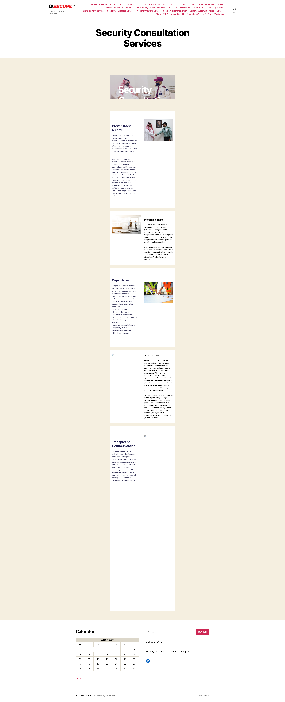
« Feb (79, 678)
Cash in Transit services (154, 4)
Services (221, 11)
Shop (158, 14)
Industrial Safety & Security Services (150, 7)
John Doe (173, 7)
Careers (130, 4)
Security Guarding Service (149, 11)
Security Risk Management (175, 11)
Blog (122, 4)
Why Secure (219, 14)
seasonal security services (92, 11)
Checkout (172, 4)
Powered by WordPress (104, 696)
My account (185, 7)
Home (128, 7)
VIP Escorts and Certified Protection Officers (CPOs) (187, 14)
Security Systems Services (202, 11)
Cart (139, 4)
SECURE (87, 696)
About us (113, 4)
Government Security (113, 7)
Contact (183, 4)
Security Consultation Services (121, 11)
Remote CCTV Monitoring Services (209, 7)
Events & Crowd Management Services (207, 4)
